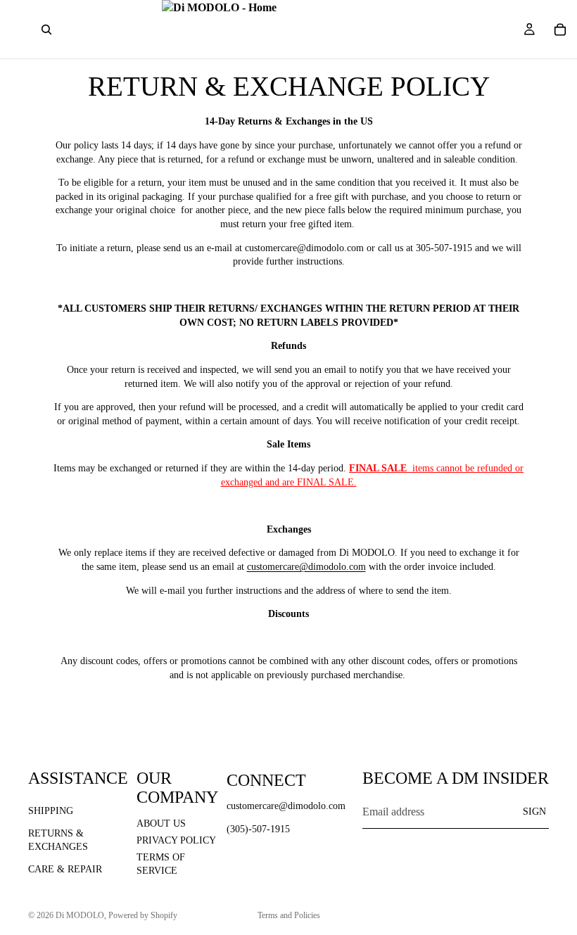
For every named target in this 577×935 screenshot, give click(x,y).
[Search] (46, 29)
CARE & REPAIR (65, 869)
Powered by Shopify (142, 915)
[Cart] (560, 29)
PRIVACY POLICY (176, 840)
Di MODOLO (80, 915)
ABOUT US (161, 823)
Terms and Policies (289, 915)
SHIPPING (50, 811)
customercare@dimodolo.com (306, 566)
